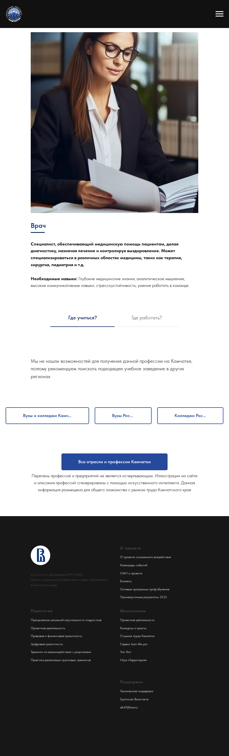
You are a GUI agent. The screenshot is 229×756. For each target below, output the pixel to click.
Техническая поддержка (136, 691)
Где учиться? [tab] (82, 317)
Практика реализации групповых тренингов (61, 660)
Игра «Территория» (133, 660)
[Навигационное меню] (219, 14)
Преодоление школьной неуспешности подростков (66, 620)
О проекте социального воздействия (145, 557)
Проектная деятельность (48, 628)
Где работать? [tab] (147, 317)
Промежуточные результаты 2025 (143, 597)
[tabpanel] (114, 362)
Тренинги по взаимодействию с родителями (61, 652)
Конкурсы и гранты (133, 628)
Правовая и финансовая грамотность (56, 636)
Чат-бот (125, 652)
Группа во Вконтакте (134, 699)
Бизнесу (126, 581)
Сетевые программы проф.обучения (144, 589)
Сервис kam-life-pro (133, 644)
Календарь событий (133, 565)
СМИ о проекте (131, 573)
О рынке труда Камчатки (137, 636)
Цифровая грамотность (47, 644)
